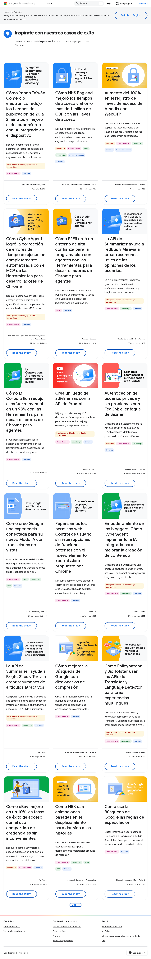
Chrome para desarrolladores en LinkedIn (121, 936)
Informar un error (12, 926)
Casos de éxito (59, 931)
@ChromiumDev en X (112, 926)
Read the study (21, 198)
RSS (103, 940)
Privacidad (23, 953)
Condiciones (9, 953)
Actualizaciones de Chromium (67, 926)
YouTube (106, 931)
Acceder (143, 3)
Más (48, 3)
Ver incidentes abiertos (14, 931)
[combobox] (89, 3)
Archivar (57, 936)
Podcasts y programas (63, 940)
